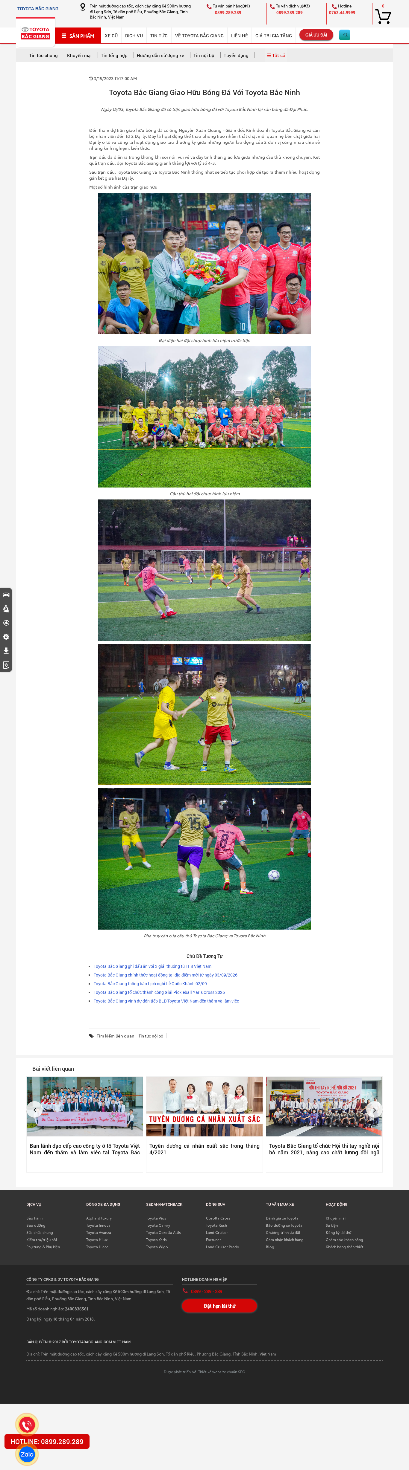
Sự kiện (332, 1225)
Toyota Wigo (157, 1246)
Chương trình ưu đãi (283, 1232)
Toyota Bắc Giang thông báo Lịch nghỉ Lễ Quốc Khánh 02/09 (150, 983)
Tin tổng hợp (114, 55)
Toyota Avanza (98, 1232)
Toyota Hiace (97, 1246)
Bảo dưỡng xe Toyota (284, 1225)
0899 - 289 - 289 (206, 1291)
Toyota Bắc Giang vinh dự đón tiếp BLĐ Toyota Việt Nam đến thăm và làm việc (166, 1001)
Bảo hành (34, 1217)
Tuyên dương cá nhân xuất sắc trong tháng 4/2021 (204, 1149)
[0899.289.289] (27, 1424)
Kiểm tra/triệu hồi (41, 1239)
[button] (34, 1109)
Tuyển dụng (236, 55)
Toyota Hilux (96, 1239)
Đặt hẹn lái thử (219, 1306)
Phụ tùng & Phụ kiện (43, 1246)
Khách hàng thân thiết (344, 1246)
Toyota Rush (216, 1225)
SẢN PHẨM (81, 35)
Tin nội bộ (203, 55)
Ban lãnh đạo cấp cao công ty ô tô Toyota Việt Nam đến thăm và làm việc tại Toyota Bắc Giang (85, 1152)
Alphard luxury (99, 1217)
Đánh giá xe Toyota (282, 1217)
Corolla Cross (218, 1217)
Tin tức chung (43, 55)
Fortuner (213, 1239)
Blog (270, 1246)
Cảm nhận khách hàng (285, 1239)
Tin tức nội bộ (151, 1035)
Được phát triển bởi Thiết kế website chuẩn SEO (204, 1371)
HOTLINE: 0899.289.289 (47, 1441)
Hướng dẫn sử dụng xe (160, 55)
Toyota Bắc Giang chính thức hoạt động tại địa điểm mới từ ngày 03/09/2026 (165, 975)
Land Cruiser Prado (222, 1246)
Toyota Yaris (156, 1239)
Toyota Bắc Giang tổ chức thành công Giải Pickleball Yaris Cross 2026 (159, 992)
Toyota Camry (158, 1225)
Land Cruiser (217, 1232)
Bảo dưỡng (36, 1225)
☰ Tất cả (276, 54)
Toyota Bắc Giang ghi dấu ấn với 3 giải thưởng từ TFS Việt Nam (152, 966)
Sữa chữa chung (39, 1232)
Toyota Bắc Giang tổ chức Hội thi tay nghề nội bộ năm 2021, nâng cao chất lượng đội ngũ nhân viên (324, 1152)
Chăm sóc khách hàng (344, 1239)
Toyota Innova (98, 1225)
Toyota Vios (156, 1217)
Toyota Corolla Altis (163, 1232)
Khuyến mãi (336, 1217)
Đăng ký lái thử (338, 1232)
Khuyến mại (79, 55)
